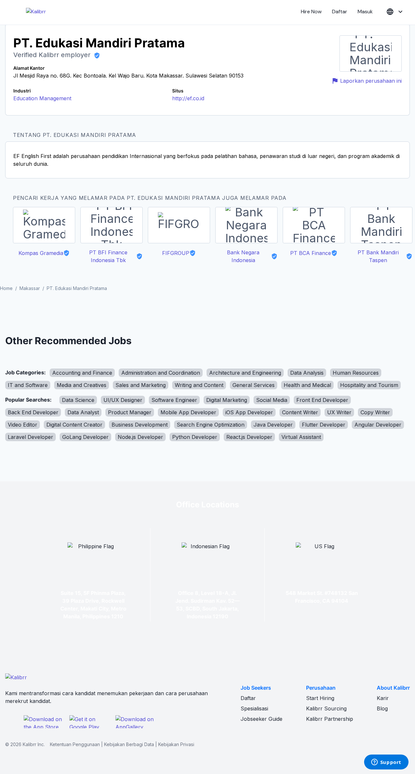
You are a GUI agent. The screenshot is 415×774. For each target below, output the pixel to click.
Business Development (140, 424)
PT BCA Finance (310, 253)
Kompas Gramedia (40, 253)
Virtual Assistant (301, 437)
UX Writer (339, 412)
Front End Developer (322, 400)
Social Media (271, 400)
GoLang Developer (85, 437)
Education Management (42, 98)
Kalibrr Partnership (329, 719)
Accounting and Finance (82, 372)
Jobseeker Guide (261, 719)
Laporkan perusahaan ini (371, 81)
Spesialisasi (254, 708)
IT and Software (28, 385)
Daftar (339, 11)
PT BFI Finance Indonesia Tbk (108, 256)
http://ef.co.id (188, 98)
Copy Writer (375, 412)
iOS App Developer (249, 412)
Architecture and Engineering (245, 372)
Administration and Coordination (160, 372)
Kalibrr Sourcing (326, 708)
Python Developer (194, 437)
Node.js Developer (140, 437)
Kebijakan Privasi (176, 744)
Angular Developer (377, 424)
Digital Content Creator (74, 424)
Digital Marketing (226, 400)
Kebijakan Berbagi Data (129, 744)
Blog (382, 708)
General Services (253, 385)
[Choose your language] (395, 12)
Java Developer (273, 424)
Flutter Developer (323, 424)
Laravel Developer (30, 437)
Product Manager (129, 412)
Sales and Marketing (140, 385)
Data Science (78, 400)
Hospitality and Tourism (369, 385)
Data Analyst (83, 412)
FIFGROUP (175, 253)
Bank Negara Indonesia (243, 256)
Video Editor (22, 424)
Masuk (365, 11)
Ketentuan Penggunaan (75, 744)
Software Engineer (174, 400)
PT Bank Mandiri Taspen (378, 256)
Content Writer (300, 412)
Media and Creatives (81, 385)
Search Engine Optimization (210, 424)
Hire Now (311, 11)
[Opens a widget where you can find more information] (386, 763)
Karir (383, 698)
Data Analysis (307, 372)
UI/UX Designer (122, 400)
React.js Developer (249, 437)
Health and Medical (307, 385)
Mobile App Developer (188, 412)
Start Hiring (320, 698)
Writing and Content (199, 385)
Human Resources (356, 372)
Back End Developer (33, 412)
